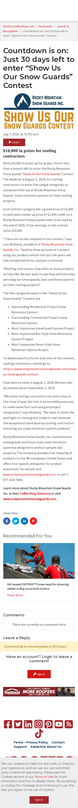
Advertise (38, 747)
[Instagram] (38, 724)
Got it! (39, 800)
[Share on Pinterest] (33, 521)
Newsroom (46, 26)
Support (20, 747)
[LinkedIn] (28, 724)
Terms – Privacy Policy (30, 742)
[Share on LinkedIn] (24, 521)
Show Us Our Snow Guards (41, 174)
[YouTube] (59, 724)
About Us (54, 747)
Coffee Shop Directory (35, 493)
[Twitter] (18, 724)
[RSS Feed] (69, 724)
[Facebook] (8, 724)
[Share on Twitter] (15, 521)
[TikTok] (39, 733)
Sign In (40, 674)
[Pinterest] (49, 724)
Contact (58, 742)
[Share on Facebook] (6, 521)
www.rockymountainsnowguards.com (29, 474)
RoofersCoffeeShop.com (18, 26)
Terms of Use (43, 777)
